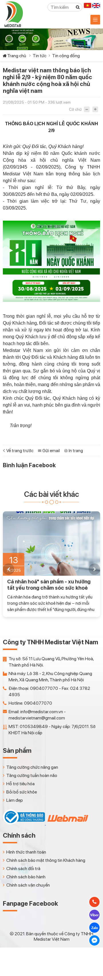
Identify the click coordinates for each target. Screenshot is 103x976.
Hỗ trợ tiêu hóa (20, 783)
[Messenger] (94, 940)
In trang (76, 450)
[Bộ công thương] (24, 823)
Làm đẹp (14, 800)
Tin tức (39, 55)
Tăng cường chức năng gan (32, 767)
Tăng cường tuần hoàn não (31, 775)
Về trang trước (19, 450)
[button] (8, 569)
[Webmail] (67, 823)
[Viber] (94, 914)
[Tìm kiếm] (78, 7)
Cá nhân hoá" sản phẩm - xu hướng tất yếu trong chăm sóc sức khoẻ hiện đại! (48, 585)
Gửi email (51, 450)
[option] (51, 564)
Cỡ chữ (75, 109)
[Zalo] (94, 927)
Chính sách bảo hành (25, 876)
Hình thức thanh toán (26, 852)
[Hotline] (94, 902)
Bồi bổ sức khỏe (21, 792)
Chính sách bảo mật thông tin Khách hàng (45, 860)
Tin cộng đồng (66, 55)
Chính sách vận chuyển (28, 885)
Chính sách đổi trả (23, 868)
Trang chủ (16, 55)
